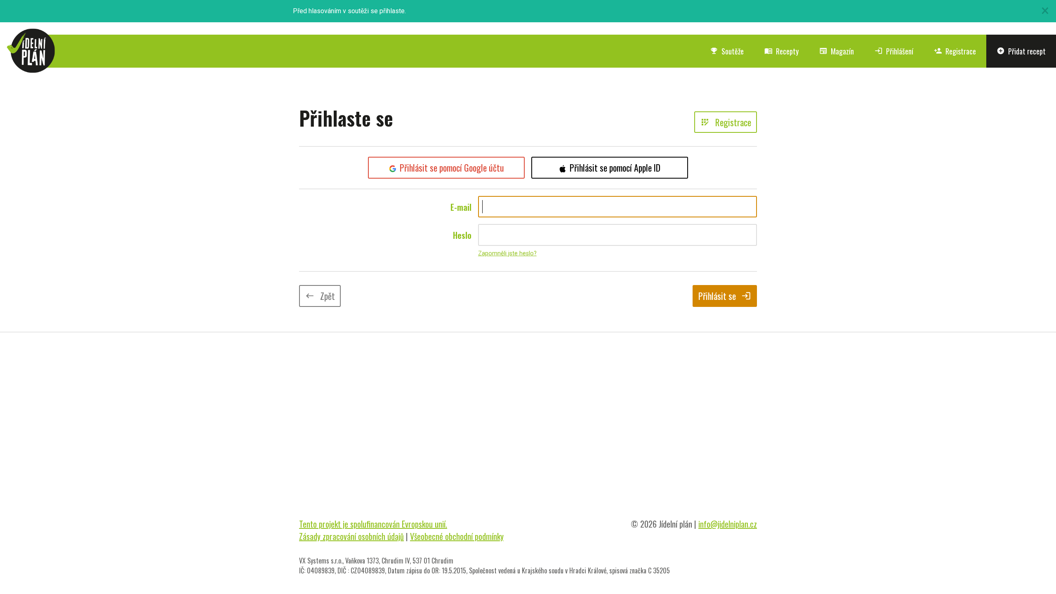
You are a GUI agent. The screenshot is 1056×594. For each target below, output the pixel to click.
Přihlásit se (724, 295)
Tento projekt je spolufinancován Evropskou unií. (373, 524)
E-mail (460, 207)
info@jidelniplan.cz (727, 524)
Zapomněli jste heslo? (507, 253)
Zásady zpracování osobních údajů (351, 536)
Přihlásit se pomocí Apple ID (615, 167)
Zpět (320, 295)
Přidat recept (1021, 51)
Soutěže (727, 51)
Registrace (955, 51)
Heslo (462, 235)
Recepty (781, 51)
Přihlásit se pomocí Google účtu (452, 167)
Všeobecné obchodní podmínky (457, 536)
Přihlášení (893, 51)
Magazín (836, 51)
